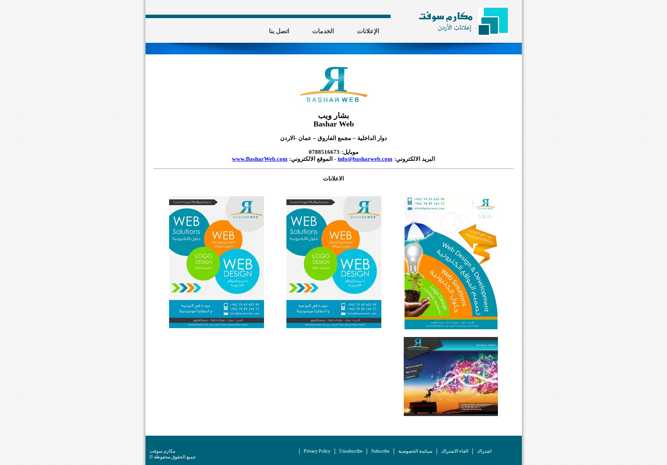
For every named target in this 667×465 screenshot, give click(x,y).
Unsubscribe (350, 451)
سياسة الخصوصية (415, 451)
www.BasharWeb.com (260, 158)
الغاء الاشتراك (454, 451)
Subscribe (380, 451)
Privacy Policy (317, 451)
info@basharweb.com (365, 158)
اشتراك (484, 451)
